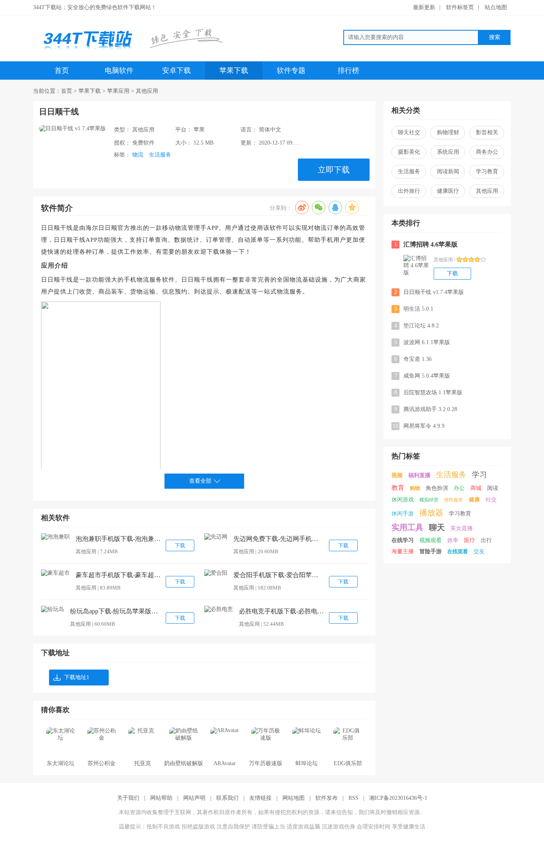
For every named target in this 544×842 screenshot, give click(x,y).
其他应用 (147, 91)
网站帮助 (161, 798)
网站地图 (293, 798)
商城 (475, 488)
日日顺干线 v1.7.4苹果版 (429, 292)
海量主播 (402, 551)
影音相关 (487, 132)
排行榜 (348, 70)
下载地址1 (76, 677)
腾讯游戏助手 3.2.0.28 (426, 409)
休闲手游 (402, 514)
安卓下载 (176, 70)
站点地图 (496, 7)
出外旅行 (409, 191)
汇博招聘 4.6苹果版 (426, 244)
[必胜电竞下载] (218, 609)
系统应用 (448, 152)
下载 (180, 545)
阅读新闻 (448, 171)
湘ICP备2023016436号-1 (398, 798)
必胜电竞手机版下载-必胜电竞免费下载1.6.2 (283, 611)
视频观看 (430, 540)
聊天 (437, 527)
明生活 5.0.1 (414, 309)
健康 (474, 500)
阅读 (492, 488)
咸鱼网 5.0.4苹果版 (422, 376)
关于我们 (128, 798)
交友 (479, 551)
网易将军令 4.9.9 (418, 426)
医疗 (469, 540)
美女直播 (461, 528)
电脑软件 (119, 70)
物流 (137, 155)
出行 (486, 540)
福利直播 (419, 475)
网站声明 (194, 798)
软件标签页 (460, 7)
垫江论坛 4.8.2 (416, 326)
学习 (479, 474)
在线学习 (402, 540)
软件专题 (291, 70)
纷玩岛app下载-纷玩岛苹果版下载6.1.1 (114, 611)
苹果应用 (118, 91)
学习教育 (487, 171)
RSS (353, 798)
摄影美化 (409, 152)
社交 (491, 500)
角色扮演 (437, 488)
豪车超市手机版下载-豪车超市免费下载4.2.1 (119, 575)
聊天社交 (409, 132)
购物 (415, 488)
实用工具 (407, 527)
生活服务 (160, 155)
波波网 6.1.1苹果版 (422, 342)
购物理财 (448, 132)
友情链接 (260, 798)
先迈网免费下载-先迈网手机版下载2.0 (277, 538)
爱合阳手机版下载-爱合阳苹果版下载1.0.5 (277, 575)
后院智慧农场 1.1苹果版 (428, 393)
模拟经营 (428, 500)
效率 (452, 540)
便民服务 (453, 500)
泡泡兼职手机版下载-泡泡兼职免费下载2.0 (119, 538)
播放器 (431, 512)
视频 (397, 475)
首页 (62, 70)
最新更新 (424, 7)
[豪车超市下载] (55, 573)
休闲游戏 (402, 500)
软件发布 (326, 798)
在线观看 (457, 551)
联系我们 (227, 798)
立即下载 (334, 169)
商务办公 (487, 152)
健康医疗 (448, 191)
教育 (397, 487)
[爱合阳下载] (215, 573)
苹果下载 (233, 70)
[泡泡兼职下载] (55, 536)
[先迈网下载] (215, 536)
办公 (459, 488)
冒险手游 (430, 551)
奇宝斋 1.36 (413, 359)
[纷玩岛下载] (52, 609)
